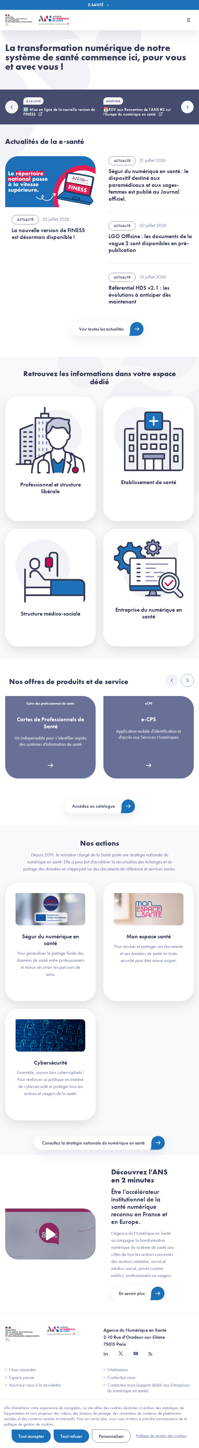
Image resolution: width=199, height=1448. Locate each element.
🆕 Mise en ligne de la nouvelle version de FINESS (59, 112)
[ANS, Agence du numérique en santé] (54, 20)
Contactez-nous (121, 1377)
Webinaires (117, 1370)
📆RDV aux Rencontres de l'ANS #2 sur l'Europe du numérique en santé (137, 112)
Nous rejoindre (22, 1370)
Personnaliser (111, 1436)
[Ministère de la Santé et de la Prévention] (22, 1337)
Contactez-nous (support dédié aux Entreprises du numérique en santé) (148, 1387)
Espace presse (21, 1377)
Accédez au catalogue (93, 806)
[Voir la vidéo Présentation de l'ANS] (50, 1234)
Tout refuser (71, 1436)
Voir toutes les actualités (101, 329)
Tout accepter (31, 1436)
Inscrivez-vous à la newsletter (35, 1385)
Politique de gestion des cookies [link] (161, 1435)
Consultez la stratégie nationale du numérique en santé (93, 1143)
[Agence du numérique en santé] (61, 1334)
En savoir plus (132, 1293)
